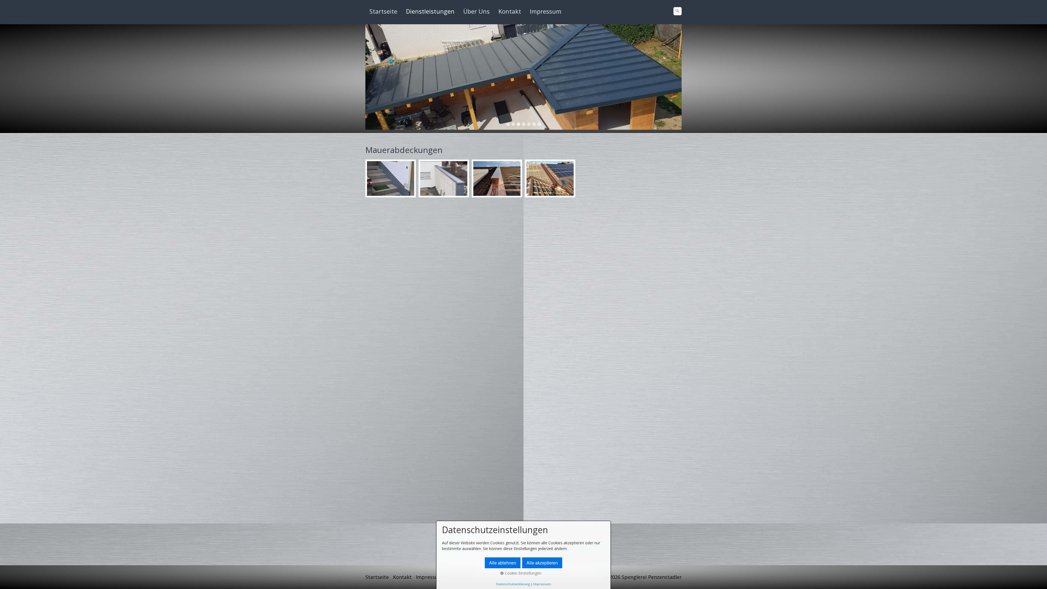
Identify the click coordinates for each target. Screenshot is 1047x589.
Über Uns (476, 11)
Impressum (545, 11)
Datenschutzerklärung (513, 584)
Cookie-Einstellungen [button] (522, 573)
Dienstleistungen (430, 11)
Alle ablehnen (502, 563)
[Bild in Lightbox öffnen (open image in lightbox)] (390, 178)
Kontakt (509, 11)
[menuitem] (383, 11)
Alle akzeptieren (542, 563)
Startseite (383, 11)
